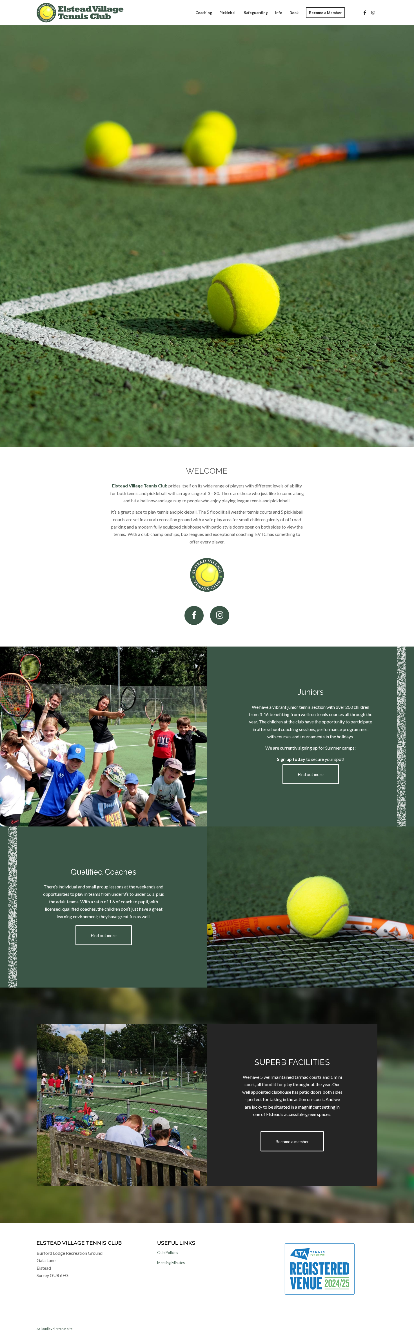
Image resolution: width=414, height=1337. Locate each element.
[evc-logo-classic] (80, 12)
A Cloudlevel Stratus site (55, 1329)
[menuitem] (204, 12)
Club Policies (167, 1252)
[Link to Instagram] (373, 12)
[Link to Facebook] (364, 12)
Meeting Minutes (171, 1262)
